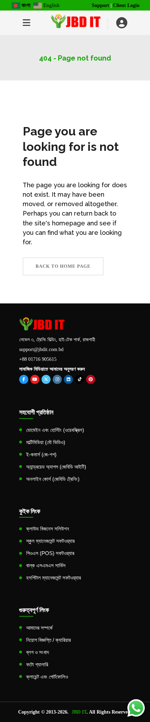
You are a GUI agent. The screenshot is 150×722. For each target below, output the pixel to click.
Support (100, 5)
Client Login (126, 5)
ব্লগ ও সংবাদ (37, 652)
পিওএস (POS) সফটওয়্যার (50, 553)
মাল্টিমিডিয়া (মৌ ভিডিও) (45, 442)
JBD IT (79, 712)
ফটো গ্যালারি (37, 664)
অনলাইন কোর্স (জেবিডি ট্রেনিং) (53, 479)
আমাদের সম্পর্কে (39, 628)
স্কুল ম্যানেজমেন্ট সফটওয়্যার (50, 541)
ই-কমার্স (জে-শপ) (41, 454)
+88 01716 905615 (38, 359)
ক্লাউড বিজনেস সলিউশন (47, 529)
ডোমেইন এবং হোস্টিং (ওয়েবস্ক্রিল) (55, 430)
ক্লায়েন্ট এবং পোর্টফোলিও (47, 677)
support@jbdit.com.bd (41, 349)
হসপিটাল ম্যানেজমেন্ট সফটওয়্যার (53, 578)
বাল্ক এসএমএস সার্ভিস (46, 565)
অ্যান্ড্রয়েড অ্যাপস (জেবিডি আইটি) (56, 467)
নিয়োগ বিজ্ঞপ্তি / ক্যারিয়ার (48, 640)
